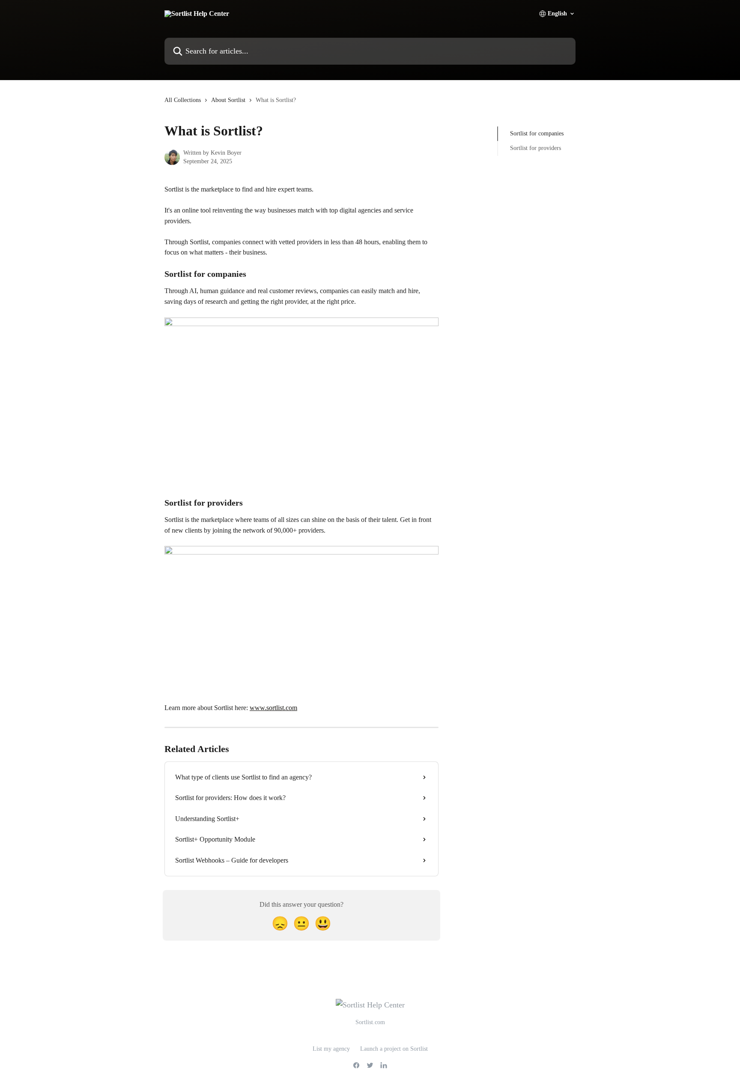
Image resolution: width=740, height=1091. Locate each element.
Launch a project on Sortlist (394, 1049)
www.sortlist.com (273, 707)
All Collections (182, 100)
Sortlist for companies (537, 133)
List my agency (331, 1049)
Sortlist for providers (535, 148)
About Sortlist (228, 100)
